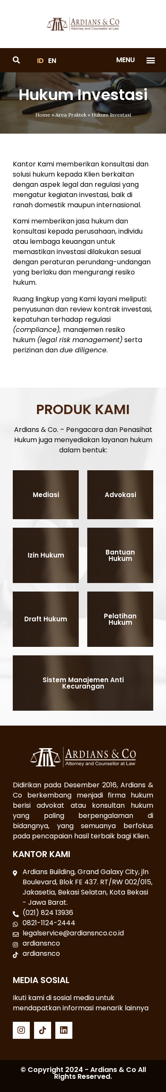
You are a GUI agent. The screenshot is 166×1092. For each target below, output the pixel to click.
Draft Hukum (45, 619)
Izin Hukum (46, 555)
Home (42, 114)
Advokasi (120, 494)
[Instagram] (21, 1030)
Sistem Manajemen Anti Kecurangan (83, 683)
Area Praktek (70, 114)
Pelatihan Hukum (120, 619)
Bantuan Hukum (120, 555)
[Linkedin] (63, 1030)
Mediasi (46, 494)
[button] (150, 60)
